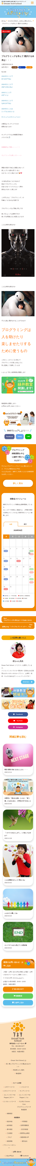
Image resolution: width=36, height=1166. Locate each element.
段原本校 (9, 1121)
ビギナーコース (9, 1087)
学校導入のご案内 (18, 1070)
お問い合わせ (17, 1152)
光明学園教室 (24, 1125)
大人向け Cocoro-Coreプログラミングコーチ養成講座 (24, 1105)
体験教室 (18, 996)
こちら (19, 978)
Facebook (9, 436)
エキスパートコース (9, 1091)
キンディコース (25, 1091)
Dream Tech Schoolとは (18, 1060)
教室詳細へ (26, 682)
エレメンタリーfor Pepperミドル (24, 1096)
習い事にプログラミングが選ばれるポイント (18, 1065)
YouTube (20, 721)
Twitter (20, 436)
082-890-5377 (18, 989)
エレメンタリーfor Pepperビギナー (9, 1096)
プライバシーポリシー (9, 1146)
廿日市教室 (24, 1129)
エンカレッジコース (9, 1101)
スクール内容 (17, 1083)
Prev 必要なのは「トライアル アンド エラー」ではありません (18, 626)
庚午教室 (9, 1129)
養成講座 (18, 1073)
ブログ (10, 1137)
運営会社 (24, 1141)
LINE (28, 436)
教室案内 (17, 1117)
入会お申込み (9, 1155)
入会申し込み (19, 1002)
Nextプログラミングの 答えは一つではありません (18, 619)
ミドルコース (24, 1087)
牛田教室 (24, 1121)
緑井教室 (9, 1125)
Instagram (19, 727)
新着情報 (9, 1141)
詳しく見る (18, 483)
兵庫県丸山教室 (25, 1133)
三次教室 (9, 1133)
